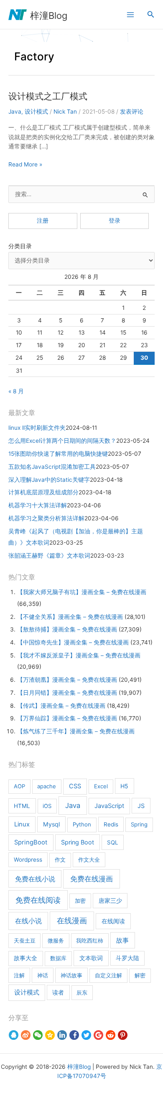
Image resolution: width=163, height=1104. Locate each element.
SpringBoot (30, 842)
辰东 (81, 992)
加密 (80, 900)
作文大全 (89, 859)
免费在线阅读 (38, 900)
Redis (111, 824)
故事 (122, 940)
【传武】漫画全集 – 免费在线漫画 (61, 705)
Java (14, 111)
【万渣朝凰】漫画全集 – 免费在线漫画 (67, 679)
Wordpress (28, 859)
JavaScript (109, 806)
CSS (75, 786)
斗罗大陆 (127, 958)
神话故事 (71, 975)
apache (46, 786)
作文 (60, 859)
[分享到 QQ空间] (50, 1035)
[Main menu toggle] (130, 14)
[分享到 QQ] (13, 1035)
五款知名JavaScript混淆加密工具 (52, 466)
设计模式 (36, 111)
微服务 (56, 940)
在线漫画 (72, 920)
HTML (22, 806)
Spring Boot (77, 842)
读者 (58, 992)
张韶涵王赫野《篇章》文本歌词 (49, 555)
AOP (19, 786)
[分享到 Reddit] (110, 1035)
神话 (42, 975)
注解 (19, 975)
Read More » (25, 165)
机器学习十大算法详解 (37, 505)
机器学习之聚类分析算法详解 (46, 518)
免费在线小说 (35, 879)
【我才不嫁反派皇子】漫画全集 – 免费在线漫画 (78, 655)
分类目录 (20, 246)
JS (141, 805)
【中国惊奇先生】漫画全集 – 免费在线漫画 (73, 642)
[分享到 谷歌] (98, 1035)
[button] (151, 14)
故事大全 (25, 958)
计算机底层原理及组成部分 (43, 492)
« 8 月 (16, 391)
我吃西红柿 (89, 940)
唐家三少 (110, 900)
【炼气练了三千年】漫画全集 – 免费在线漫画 (76, 731)
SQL (112, 842)
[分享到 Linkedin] (62, 1035)
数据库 (58, 958)
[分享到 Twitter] (86, 1035)
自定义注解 (108, 975)
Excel (101, 786)
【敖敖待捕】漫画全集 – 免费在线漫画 (67, 629)
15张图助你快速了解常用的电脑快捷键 (58, 453)
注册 (42, 220)
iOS (47, 806)
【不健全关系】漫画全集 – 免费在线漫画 (70, 616)
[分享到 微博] (26, 1035)
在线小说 (28, 921)
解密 (140, 975)
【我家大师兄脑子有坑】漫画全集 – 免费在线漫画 (81, 592)
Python (82, 824)
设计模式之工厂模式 (47, 96)
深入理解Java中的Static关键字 (49, 479)
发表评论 (131, 111)
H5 (124, 786)
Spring (139, 824)
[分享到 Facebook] (74, 1035)
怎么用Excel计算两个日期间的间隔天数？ (62, 440)
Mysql (51, 824)
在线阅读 (113, 921)
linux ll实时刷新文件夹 (37, 427)
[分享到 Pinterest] (122, 1035)
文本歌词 (91, 957)
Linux (22, 824)
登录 (114, 220)
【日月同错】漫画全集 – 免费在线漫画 (67, 692)
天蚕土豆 (25, 940)
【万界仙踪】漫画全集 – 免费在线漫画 (67, 718)
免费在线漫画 (91, 878)
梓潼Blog (48, 15)
